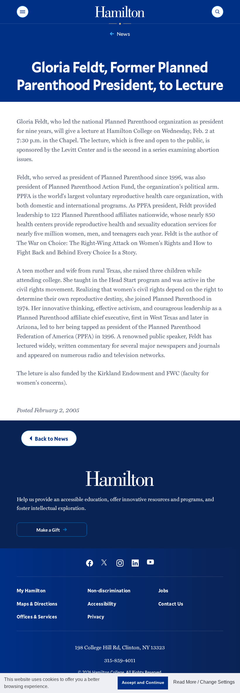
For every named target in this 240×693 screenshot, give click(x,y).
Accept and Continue (143, 682)
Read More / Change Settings (204, 682)
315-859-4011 (120, 660)
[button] (22, 11)
